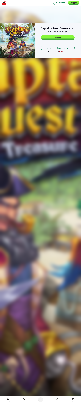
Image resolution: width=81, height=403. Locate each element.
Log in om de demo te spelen (58, 48)
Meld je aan (63, 52)
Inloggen (58, 38)
